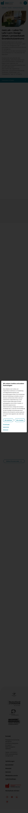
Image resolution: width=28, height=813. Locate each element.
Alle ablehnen (8, 420)
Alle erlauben (20, 420)
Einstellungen (6, 424)
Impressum (5, 430)
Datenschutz (6, 427)
